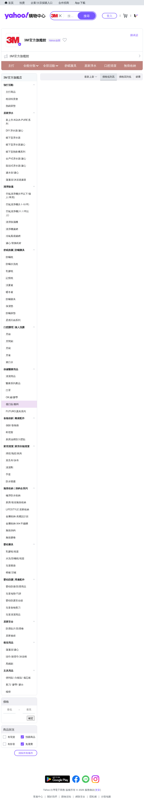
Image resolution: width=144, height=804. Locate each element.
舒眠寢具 (70, 65)
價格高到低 (125, 76)
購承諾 (134, 35)
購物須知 (66, 796)
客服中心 (38, 796)
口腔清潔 (110, 65)
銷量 (138, 76)
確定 (30, 718)
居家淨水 (90, 65)
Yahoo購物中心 (24, 15)
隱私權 (93, 796)
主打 (11, 65)
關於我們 (52, 796)
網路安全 (80, 796)
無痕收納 (130, 65)
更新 (97, 789)
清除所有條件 (25, 753)
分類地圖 (106, 796)
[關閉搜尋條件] (60, 15)
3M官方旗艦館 (19, 56)
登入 (109, 16)
